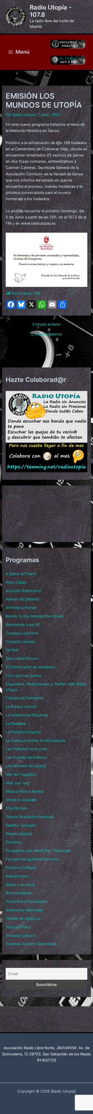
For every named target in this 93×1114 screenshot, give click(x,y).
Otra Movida (16, 808)
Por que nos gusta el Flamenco (33, 859)
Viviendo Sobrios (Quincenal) (31, 944)
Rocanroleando (19, 893)
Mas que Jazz (18, 783)
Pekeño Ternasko (21, 825)
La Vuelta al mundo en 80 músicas (36, 740)
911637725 (46, 1060)
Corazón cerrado (20, 641)
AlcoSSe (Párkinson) (23, 591)
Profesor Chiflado (21, 867)
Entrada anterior (47, 324)
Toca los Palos (18, 927)
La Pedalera (16, 723)
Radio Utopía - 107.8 (51, 11)
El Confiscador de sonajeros (30, 667)
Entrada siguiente (46, 334)
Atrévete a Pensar (21, 607)
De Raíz (12, 650)
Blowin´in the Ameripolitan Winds (35, 616)
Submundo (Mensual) (24, 910)
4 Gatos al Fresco (21, 573)
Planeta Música (19, 833)
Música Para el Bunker (25, 791)
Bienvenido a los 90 (23, 624)
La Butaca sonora (21, 706)
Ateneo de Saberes (22, 599)
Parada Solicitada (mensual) (30, 816)
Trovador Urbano (21, 935)
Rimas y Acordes (20, 884)
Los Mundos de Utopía (26, 766)
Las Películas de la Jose (26, 749)
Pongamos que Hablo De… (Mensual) (38, 850)
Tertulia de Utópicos (23, 918)
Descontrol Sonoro (22, 658)
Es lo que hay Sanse (23, 675)
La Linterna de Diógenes (27, 715)
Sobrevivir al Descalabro (27, 901)
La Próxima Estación (23, 732)
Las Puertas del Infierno (26, 757)
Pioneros (13, 842)
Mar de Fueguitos (21, 774)
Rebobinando (17, 876)
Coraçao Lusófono (22, 633)
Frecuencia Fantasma (24, 698)
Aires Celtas (16, 582)
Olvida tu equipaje (21, 799)
